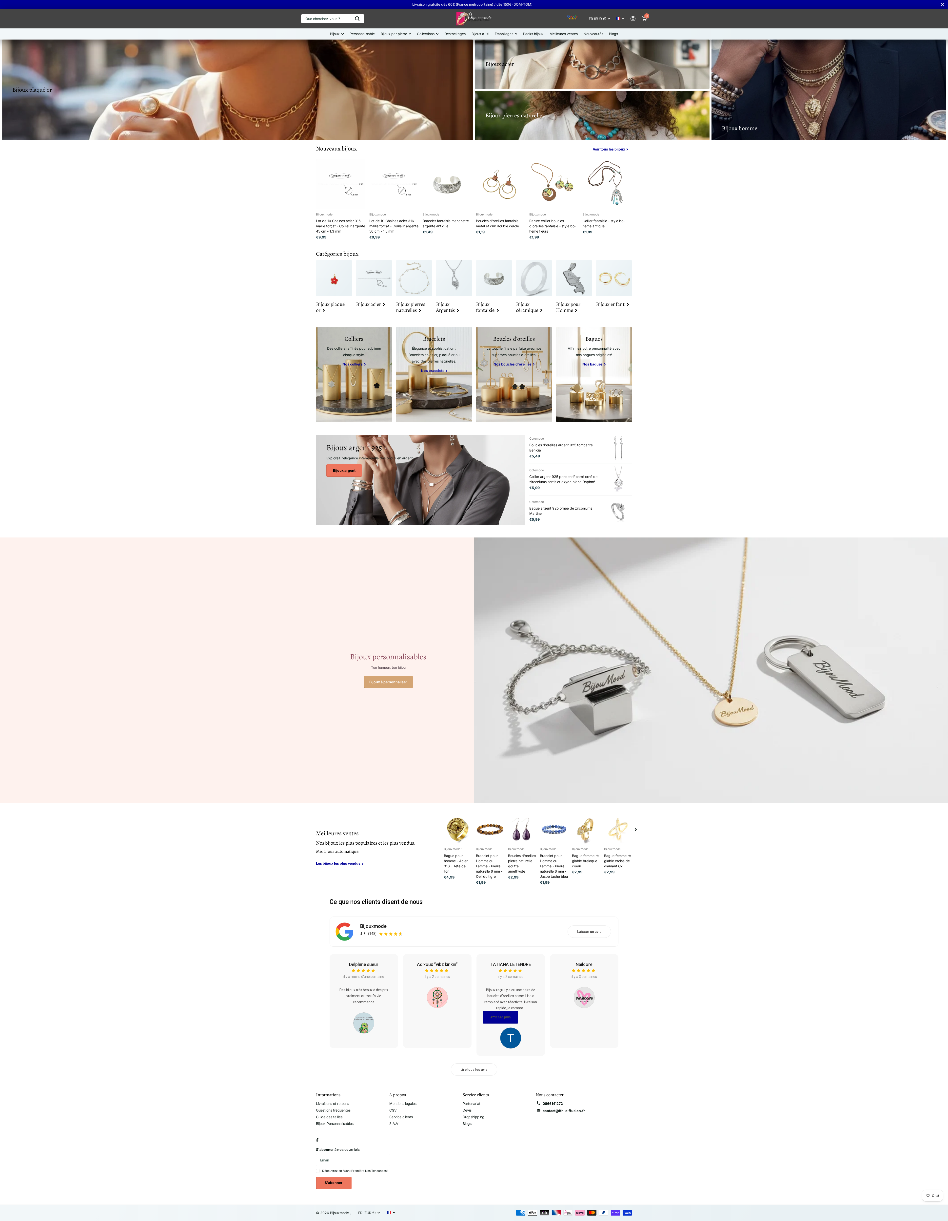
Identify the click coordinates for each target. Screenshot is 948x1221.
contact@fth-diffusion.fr (564, 1111)
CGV (393, 1110)
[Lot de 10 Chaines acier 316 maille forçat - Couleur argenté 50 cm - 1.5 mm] (394, 184)
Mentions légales (402, 1103)
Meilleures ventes (564, 34)
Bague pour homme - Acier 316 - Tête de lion (456, 863)
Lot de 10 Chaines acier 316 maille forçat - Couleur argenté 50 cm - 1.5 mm (393, 226)
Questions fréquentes (333, 1110)
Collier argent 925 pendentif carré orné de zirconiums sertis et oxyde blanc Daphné (563, 479)
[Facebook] (317, 1140)
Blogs (613, 34)
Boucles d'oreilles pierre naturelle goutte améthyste (522, 863)
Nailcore (584, 964)
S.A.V (393, 1123)
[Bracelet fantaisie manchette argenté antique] (447, 184)
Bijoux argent (344, 470)
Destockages (455, 34)
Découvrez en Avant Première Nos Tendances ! (355, 1171)
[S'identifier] (632, 18)
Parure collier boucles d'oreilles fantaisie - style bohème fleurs (552, 226)
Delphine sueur (363, 964)
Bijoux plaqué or (32, 90)
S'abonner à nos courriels (338, 1149)
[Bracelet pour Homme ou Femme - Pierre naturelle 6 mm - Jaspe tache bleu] (554, 829)
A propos (397, 1095)
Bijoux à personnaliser (388, 682)
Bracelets (434, 339)
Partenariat (471, 1103)
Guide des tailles (329, 1117)
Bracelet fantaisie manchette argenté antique (446, 223)
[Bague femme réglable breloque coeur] (586, 829)
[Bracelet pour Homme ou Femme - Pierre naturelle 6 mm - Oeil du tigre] (490, 829)
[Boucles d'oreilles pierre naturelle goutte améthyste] (522, 829)
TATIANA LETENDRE (510, 964)
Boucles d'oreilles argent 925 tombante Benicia (561, 447)
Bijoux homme (739, 128)
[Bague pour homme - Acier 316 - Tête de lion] (458, 829)
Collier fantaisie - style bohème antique (604, 223)
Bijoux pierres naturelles (515, 115)
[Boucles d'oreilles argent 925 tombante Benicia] (618, 447)
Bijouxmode (373, 926)
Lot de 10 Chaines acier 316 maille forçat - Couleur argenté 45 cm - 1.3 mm (340, 226)
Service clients (401, 1117)
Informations (328, 1095)
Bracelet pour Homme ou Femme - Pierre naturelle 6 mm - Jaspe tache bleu (554, 866)
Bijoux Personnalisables (335, 1123)
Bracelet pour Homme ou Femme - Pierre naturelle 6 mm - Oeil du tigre (489, 866)
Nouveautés (593, 34)
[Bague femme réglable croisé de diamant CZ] (618, 829)
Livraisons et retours (332, 1103)
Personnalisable (362, 34)
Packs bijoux (533, 34)
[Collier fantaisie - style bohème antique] (607, 184)
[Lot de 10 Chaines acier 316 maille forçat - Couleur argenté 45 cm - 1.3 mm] (340, 184)
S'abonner (334, 1182)
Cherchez (357, 18)
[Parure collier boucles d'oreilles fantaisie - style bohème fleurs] (554, 184)
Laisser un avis (589, 932)
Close (942, 4)
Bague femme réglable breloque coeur (586, 861)
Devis (467, 1110)
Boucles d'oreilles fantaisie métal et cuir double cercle (497, 223)
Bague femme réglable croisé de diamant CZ (618, 861)
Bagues (594, 339)
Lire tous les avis (474, 1069)
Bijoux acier (499, 64)
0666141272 (553, 1103)
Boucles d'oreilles (514, 339)
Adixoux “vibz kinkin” (437, 964)
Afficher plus (500, 1017)
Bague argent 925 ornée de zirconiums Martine (560, 510)
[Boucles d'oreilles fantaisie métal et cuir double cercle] (500, 184)
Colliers (354, 339)
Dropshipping (473, 1117)
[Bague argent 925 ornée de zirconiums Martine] (618, 511)
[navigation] (635, 829)
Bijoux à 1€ (480, 34)
